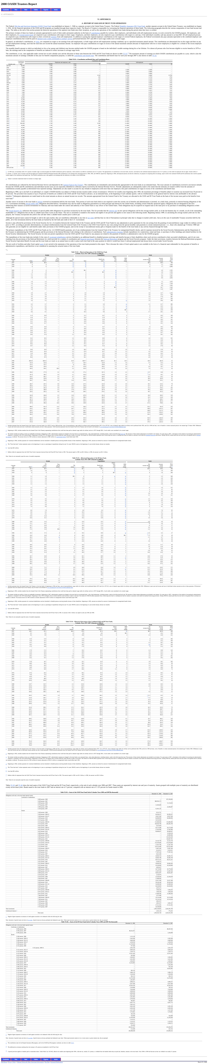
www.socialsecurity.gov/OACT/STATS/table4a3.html (110, 750)
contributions (95, 33)
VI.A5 (13, 785)
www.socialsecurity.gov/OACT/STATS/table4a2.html (60, 587)
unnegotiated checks (61, 437)
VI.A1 (125, 54)
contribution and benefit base (84, 56)
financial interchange (87, 239)
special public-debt (32, 204)
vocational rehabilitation (57, 237)
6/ (73, 262)
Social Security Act (15, 211)
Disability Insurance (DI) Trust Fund (132, 26)
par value (91, 218)
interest (40, 202)
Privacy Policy (12, 1062)
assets (42, 244)
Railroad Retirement (110, 239)
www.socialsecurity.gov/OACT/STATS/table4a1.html (113, 427)
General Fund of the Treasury (73, 185)
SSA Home (4, 1062)
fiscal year (122, 433)
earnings (54, 37)
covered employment (26, 35)
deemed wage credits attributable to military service (55, 39)
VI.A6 (20, 785)
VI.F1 (72, 1043)
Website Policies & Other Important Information (30, 1062)
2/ (23, 167)
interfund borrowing (151, 435)
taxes (37, 42)
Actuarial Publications (57, 1062)
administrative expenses (115, 232)
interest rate (113, 211)
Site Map (47, 1062)
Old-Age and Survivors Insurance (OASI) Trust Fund (32, 26)
